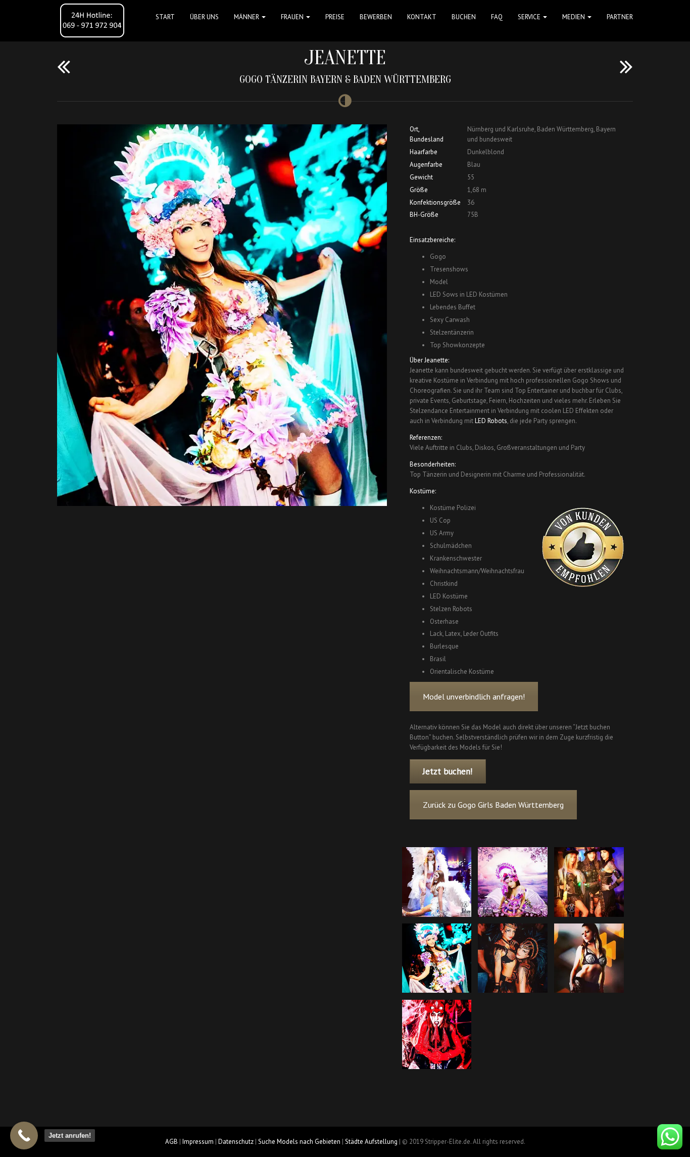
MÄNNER (247, 17)
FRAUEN (293, 17)
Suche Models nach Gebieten (299, 1141)
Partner (620, 17)
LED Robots (491, 420)
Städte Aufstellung (371, 1141)
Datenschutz (236, 1141)
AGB (171, 1141)
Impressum (198, 1141)
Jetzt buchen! (447, 771)
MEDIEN (574, 17)
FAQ (497, 17)
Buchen (464, 17)
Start (165, 17)
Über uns (204, 17)
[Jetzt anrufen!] (24, 1135)
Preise (334, 17)
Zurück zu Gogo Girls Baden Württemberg (493, 805)
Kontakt (421, 17)
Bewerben (376, 17)
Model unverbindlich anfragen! (474, 696)
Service (530, 17)
